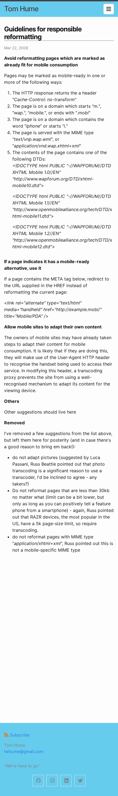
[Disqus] (59, 637)
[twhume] (38, 781)
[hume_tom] (52, 781)
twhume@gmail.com (23, 751)
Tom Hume (21, 8)
